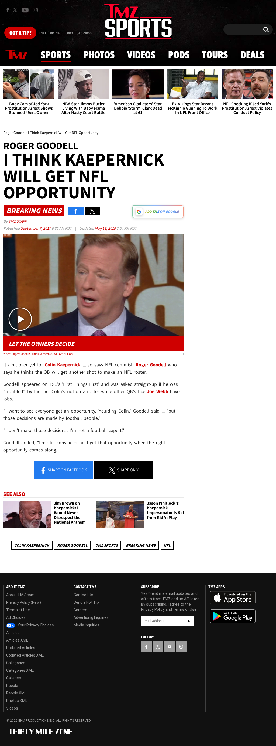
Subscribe (189, 621)
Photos (99, 55)
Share (67, 469)
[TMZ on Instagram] (35, 10)
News (16, 55)
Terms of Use (18, 610)
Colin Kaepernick (31, 545)
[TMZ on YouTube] (169, 646)
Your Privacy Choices (35, 625)
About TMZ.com (20, 595)
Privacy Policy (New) (23, 602)
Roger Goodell (72, 545)
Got (20, 33)
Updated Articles (20, 648)
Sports (56, 55)
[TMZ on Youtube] (25, 10)
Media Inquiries (86, 625)
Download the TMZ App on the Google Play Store (233, 616)
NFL (167, 545)
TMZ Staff (17, 221)
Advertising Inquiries (91, 617)
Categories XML (20, 670)
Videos (141, 55)
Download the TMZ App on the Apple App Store (233, 598)
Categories (15, 663)
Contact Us (83, 595)
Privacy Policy (153, 609)
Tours (215, 55)
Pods (178, 55)
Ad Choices (16, 617)
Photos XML (16, 700)
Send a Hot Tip (86, 602)
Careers (80, 610)
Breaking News (141, 545)
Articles (13, 632)
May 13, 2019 (105, 228)
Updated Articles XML (25, 655)
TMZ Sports (107, 545)
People (12, 685)
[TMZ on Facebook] (7, 10)
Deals (252, 55)
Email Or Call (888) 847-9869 (65, 33)
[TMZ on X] (15, 10)
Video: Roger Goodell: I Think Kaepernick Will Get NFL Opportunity (39, 354)
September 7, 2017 (35, 228)
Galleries (13, 678)
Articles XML (17, 640)
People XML (16, 693)
